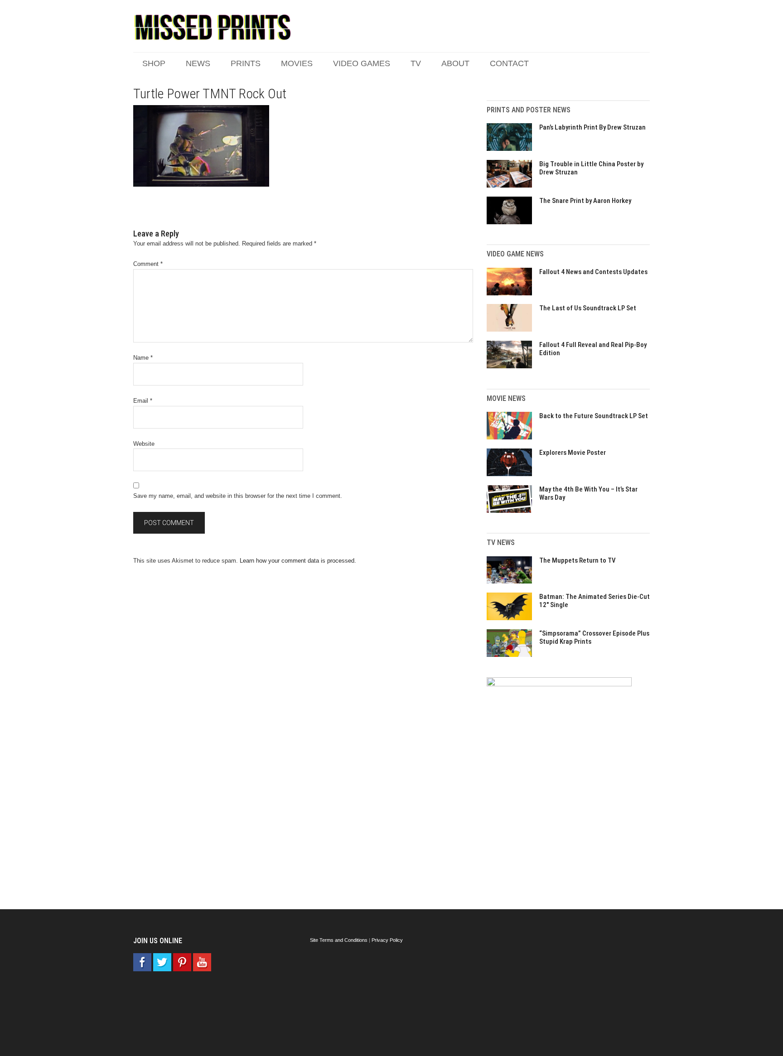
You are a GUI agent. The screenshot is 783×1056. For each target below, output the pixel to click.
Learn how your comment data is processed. (298, 560)
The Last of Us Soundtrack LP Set (587, 308)
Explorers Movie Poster (572, 452)
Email (142, 400)
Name (143, 357)
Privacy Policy (387, 940)
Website (144, 443)
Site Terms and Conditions (338, 940)
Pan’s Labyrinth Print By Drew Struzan (592, 127)
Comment (148, 263)
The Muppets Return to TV (577, 560)
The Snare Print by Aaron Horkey (585, 201)
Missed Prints (212, 27)
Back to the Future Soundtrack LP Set (593, 416)
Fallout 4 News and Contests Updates (593, 272)
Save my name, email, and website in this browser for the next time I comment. (237, 495)
